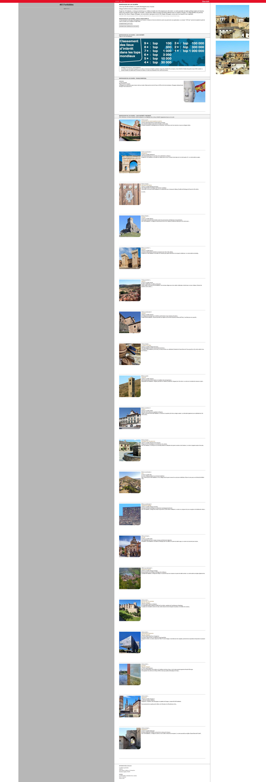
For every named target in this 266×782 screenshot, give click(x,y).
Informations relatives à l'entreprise (127, 770)
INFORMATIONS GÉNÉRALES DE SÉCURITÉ (129, 26)
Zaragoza (144, 697)
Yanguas (143, 377)
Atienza (143, 217)
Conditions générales (124, 767)
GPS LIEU (130, 23)
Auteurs (121, 769)
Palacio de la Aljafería (147, 601)
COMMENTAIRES (123, 23)
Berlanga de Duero (146, 185)
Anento (143, 281)
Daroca (143, 249)
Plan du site (121, 778)
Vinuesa (143, 313)
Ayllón (143, 537)
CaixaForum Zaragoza (147, 633)
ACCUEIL (117, 1)
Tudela (143, 409)
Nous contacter (122, 777)
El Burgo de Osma (146, 345)
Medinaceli (144, 153)
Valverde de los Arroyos (148, 441)
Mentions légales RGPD (124, 771)
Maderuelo (144, 729)
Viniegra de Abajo (146, 569)
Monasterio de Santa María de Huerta (151, 121)
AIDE (121, 1)
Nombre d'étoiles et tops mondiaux (131, 67)
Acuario (143, 665)
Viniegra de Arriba (146, 505)
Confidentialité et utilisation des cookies (128, 775)
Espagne (121, 81)
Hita (142, 473)
